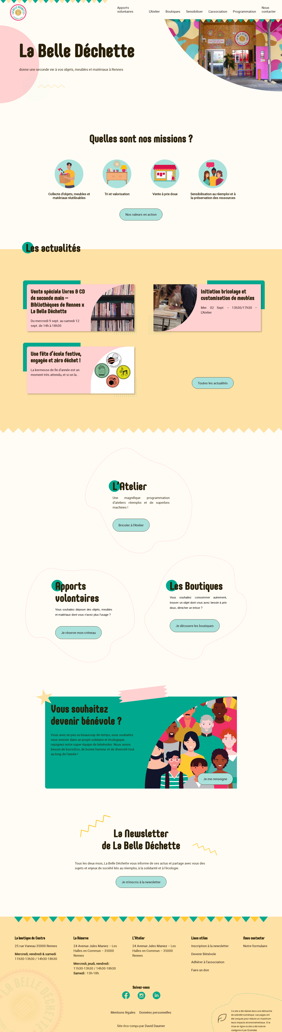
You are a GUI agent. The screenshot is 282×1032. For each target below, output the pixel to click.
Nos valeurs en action (141, 214)
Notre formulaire (255, 946)
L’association (218, 11)
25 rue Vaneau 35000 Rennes (36, 946)
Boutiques (173, 11)
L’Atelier (154, 11)
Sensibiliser (194, 11)
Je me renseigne (215, 779)
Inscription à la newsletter (210, 946)
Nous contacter (269, 9)
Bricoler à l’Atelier (131, 525)
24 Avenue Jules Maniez (90, 946)
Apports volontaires (125, 9)
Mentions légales (123, 1012)
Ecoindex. (252, 1030)
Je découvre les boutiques (195, 626)
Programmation (244, 11)
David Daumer (155, 1026)
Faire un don (200, 970)
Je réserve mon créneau (78, 632)
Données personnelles (155, 1012)
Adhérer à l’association (207, 962)
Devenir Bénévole (203, 954)
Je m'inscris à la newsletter (141, 882)
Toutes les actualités (213, 383)
